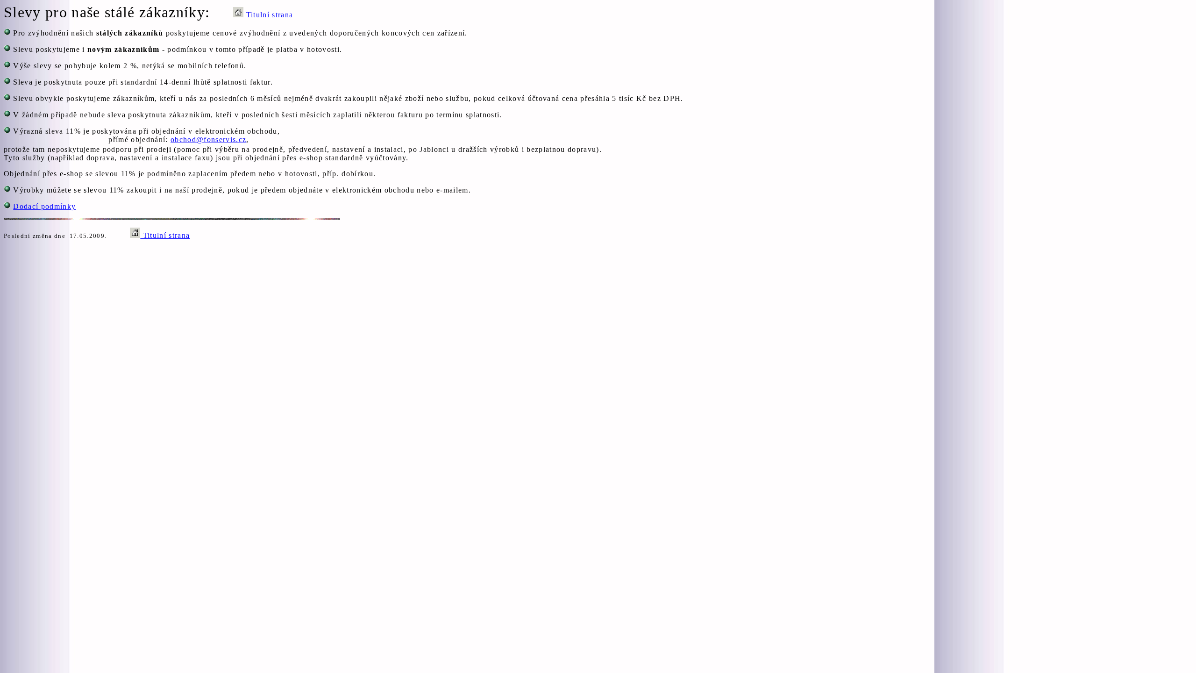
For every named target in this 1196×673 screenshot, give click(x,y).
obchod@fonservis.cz (208, 139)
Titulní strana (268, 15)
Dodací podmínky (44, 206)
